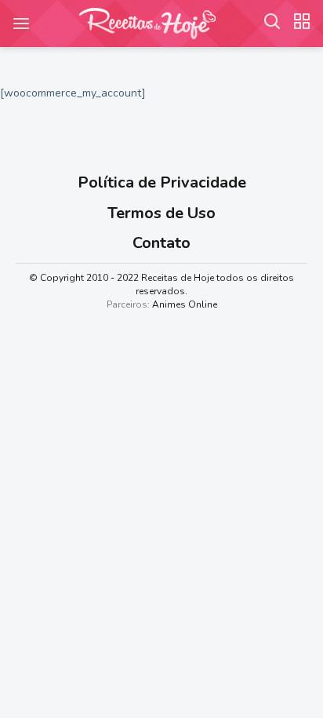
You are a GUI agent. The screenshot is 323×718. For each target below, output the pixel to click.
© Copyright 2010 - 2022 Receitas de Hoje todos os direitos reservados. (161, 284)
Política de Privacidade (162, 182)
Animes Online (184, 304)
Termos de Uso (161, 213)
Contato (161, 242)
